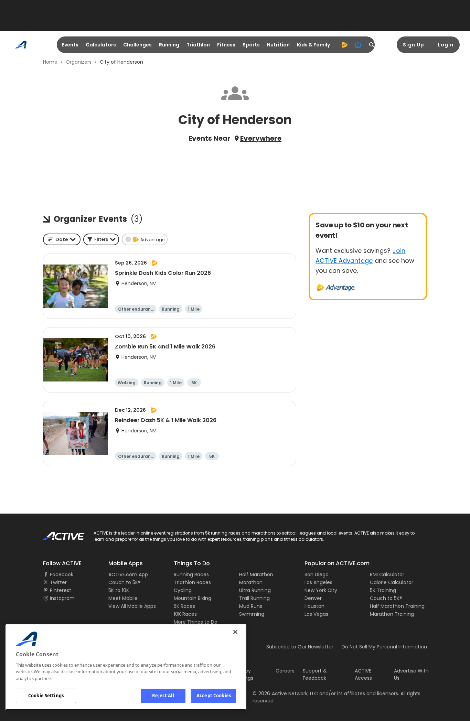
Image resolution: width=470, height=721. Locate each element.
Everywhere (260, 138)
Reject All (163, 695)
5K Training (383, 590)
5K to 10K (118, 590)
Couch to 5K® (124, 582)
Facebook (61, 574)
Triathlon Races (192, 582)
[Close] (235, 631)
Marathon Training (392, 614)
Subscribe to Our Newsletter (299, 646)
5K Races (184, 606)
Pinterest (60, 590)
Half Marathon (256, 574)
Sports (251, 44)
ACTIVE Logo (57, 533)
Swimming (251, 614)
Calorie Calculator (391, 582)
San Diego (317, 574)
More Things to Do (195, 621)
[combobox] (62, 239)
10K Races (185, 614)
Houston (314, 606)
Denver (313, 598)
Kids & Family (313, 44)
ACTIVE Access (363, 674)
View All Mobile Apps (132, 606)
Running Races (191, 574)
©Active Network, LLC (285, 693)
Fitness (226, 44)
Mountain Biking (192, 598)
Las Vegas (316, 614)
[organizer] (358, 45)
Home (50, 61)
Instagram (62, 598)
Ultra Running (255, 590)
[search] (372, 45)
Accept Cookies (213, 695)
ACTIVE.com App (128, 574)
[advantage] (344, 45)
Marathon (251, 582)
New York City (321, 590)
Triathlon (198, 44)
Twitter (58, 582)
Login (445, 44)
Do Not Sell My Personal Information (384, 646)
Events (70, 44)
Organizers (79, 61)
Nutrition (278, 44)
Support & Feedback (315, 674)
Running (169, 44)
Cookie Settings (46, 695)
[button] (101, 239)
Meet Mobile (123, 598)
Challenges (137, 44)
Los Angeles (318, 582)
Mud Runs (250, 606)
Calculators (101, 44)
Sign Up (413, 44)
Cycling (183, 590)
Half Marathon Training (397, 606)
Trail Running (254, 598)
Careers (285, 670)
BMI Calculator (387, 574)
